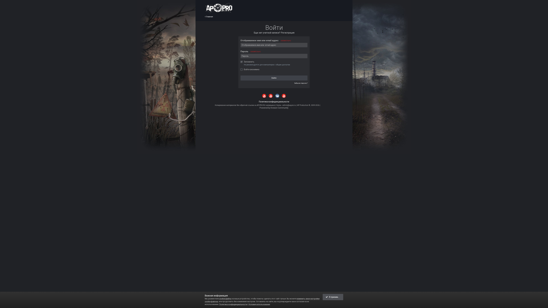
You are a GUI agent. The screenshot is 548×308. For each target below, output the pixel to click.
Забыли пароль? (301, 83)
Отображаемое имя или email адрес (265, 40)
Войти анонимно (251, 69)
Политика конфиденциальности (274, 102)
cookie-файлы (225, 299)
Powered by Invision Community (274, 108)
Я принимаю (334, 297)
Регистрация (287, 32)
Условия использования (259, 304)
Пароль (250, 51)
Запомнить (249, 62)
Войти (274, 78)
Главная (209, 17)
